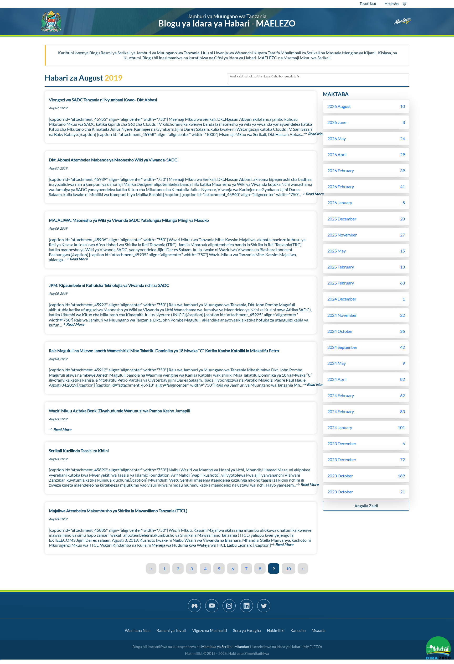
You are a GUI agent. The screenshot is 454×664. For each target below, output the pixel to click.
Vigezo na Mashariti (209, 630)
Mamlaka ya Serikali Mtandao (225, 646)
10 (288, 568)
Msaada (319, 630)
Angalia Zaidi (366, 505)
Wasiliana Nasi (138, 630)
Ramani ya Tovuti (171, 630)
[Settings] (404, 4)
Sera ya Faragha (247, 630)
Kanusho (298, 630)
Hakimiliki (276, 630)
